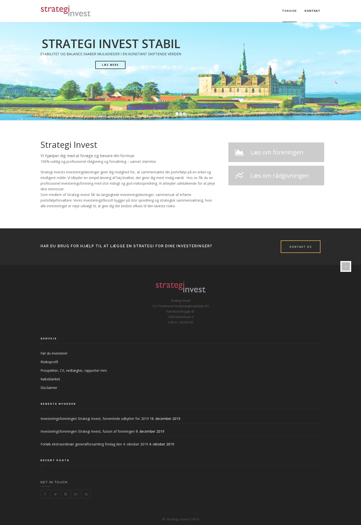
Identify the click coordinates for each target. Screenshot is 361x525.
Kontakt (312, 11)
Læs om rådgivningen (279, 175)
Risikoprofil (49, 361)
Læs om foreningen (276, 152)
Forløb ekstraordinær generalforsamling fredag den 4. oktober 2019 (94, 444)
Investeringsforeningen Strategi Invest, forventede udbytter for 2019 (95, 418)
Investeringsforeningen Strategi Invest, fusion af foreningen (88, 431)
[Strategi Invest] (66, 11)
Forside (289, 11)
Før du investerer (54, 353)
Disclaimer (49, 387)
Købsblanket (50, 379)
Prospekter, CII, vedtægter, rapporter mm (74, 370)
